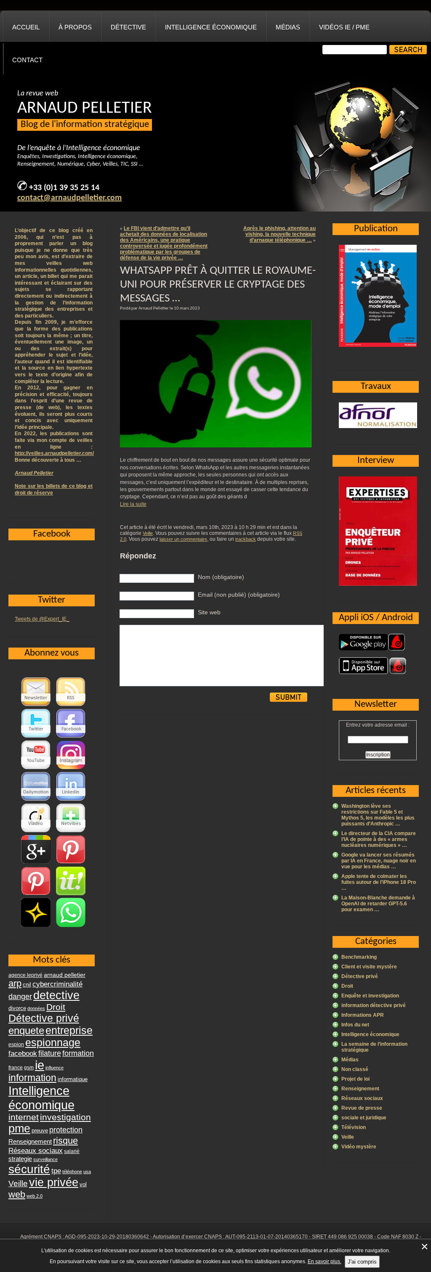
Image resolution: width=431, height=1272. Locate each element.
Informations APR (362, 1015)
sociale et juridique (363, 1118)
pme (19, 1128)
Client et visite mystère (369, 967)
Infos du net (355, 1025)
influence (54, 1067)
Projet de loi (355, 1079)
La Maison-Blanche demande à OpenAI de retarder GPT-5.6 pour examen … (378, 903)
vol (83, 1184)
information (32, 1077)
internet (23, 1117)
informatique (73, 1079)
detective (56, 995)
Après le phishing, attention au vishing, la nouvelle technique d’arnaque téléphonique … (279, 234)
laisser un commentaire (183, 539)
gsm (29, 1068)
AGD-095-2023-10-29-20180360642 (107, 1237)
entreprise (69, 1030)
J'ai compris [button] (362, 1262)
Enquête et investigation (370, 996)
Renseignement (360, 1089)
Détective (128, 27)
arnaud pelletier (64, 975)
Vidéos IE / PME (344, 27)
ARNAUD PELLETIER (84, 108)
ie (39, 1065)
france (15, 1068)
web (16, 1194)
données (36, 1008)
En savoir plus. (324, 1261)
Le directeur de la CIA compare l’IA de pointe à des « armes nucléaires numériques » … (378, 839)
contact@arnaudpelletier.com (69, 198)
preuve (40, 1131)
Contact (27, 59)
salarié (72, 1151)
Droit (347, 986)
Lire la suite (133, 504)
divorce (17, 1008)
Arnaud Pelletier (34, 473)
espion (16, 1044)
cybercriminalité (57, 984)
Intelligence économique (211, 27)
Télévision (353, 1127)
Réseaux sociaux (362, 1098)
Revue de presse (361, 1108)
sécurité (29, 1169)
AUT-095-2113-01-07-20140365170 (266, 1237)
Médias (288, 27)
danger (20, 996)
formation (78, 1053)
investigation (65, 1117)
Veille (148, 533)
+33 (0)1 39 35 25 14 (64, 188)
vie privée (53, 1182)
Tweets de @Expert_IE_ (42, 619)
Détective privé (359, 976)
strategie (20, 1158)
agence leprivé (25, 975)
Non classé (354, 1069)
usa (87, 1171)
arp (14, 983)
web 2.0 (35, 1195)
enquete (26, 1030)
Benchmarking (359, 957)
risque (65, 1140)
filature (49, 1053)
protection (65, 1129)
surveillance (45, 1159)
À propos (75, 27)
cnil (27, 985)
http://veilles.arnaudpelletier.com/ (54, 453)
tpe (56, 1170)
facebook (22, 1053)
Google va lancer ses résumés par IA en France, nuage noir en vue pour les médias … (378, 861)
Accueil (26, 27)
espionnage (52, 1042)
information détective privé (373, 1005)
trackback (245, 539)
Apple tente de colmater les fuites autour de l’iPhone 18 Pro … (378, 882)
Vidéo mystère (358, 1147)
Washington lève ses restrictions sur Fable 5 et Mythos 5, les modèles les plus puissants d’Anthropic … (378, 815)
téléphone (72, 1171)
